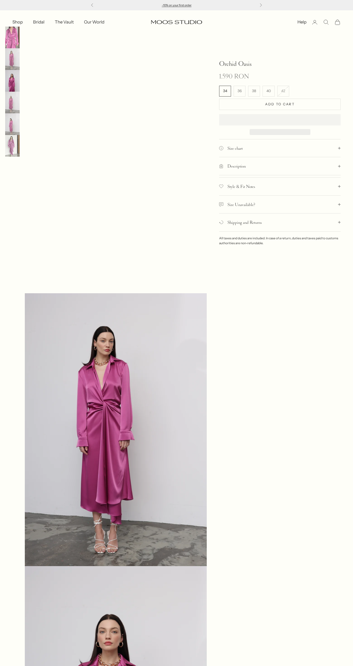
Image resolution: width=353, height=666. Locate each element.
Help (301, 22)
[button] (280, 119)
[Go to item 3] (12, 81)
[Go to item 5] (12, 124)
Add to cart (280, 104)
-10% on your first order (176, 5)
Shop (17, 22)
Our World (94, 22)
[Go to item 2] (12, 59)
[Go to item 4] (12, 102)
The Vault (64, 22)
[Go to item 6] (12, 146)
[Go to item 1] (12, 37)
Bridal (38, 22)
